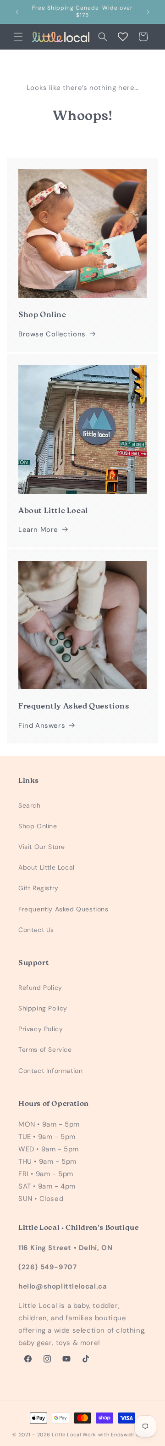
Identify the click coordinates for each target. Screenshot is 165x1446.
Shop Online (37, 826)
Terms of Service (45, 1049)
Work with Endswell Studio (117, 1434)
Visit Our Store (41, 847)
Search (29, 805)
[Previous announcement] (17, 12)
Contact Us (36, 930)
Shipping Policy (42, 1008)
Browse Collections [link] (52, 334)
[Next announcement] (148, 12)
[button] (18, 37)
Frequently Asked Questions (63, 909)
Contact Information (50, 1070)
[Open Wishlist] (123, 37)
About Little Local (46, 867)
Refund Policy (40, 987)
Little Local (66, 1434)
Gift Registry (38, 888)
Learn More (38, 529)
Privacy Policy (40, 1029)
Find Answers (41, 725)
